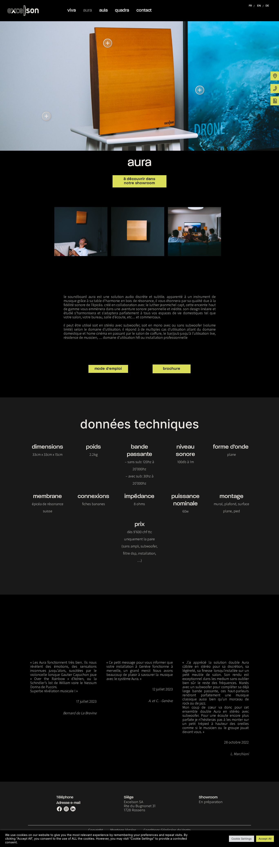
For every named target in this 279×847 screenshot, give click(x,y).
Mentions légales (123, 830)
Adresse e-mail (68, 803)
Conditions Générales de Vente (167, 830)
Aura (87, 10)
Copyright (95, 830)
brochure (171, 369)
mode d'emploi (108, 369)
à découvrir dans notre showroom (139, 181)
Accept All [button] (265, 838)
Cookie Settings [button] (241, 838)
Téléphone (64, 797)
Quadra (122, 10)
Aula (103, 10)
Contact (144, 10)
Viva (71, 10)
